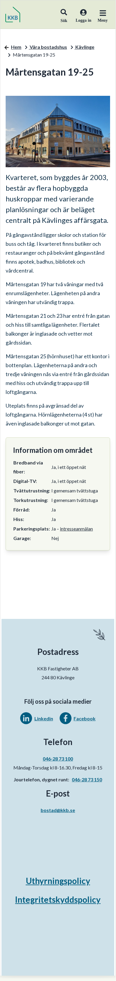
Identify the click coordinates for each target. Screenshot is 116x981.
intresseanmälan (76, 528)
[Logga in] (81, 19)
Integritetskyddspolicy (58, 899)
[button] (64, 14)
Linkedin (43, 718)
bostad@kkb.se (58, 810)
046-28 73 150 (87, 779)
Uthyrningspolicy (58, 881)
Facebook (85, 718)
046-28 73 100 (58, 758)
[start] (12, 15)
